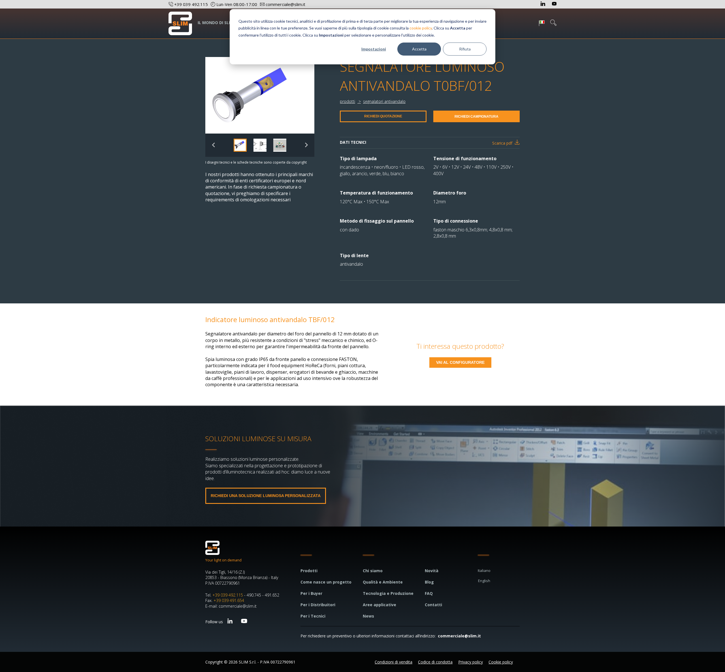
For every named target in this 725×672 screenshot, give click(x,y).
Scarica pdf (502, 143)
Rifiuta (465, 49)
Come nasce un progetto (325, 582)
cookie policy (421, 28)
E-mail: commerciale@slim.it (231, 606)
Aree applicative (379, 604)
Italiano (484, 570)
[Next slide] (306, 145)
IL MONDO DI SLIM (216, 22)
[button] (240, 145)
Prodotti (308, 570)
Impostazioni (373, 49)
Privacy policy (470, 662)
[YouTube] (554, 4)
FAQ (429, 593)
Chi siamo (373, 570)
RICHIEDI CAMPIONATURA (476, 117)
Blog (429, 582)
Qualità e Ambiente (383, 582)
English (484, 580)
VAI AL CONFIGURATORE (460, 362)
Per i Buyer (311, 593)
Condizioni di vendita (393, 662)
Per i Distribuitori (317, 604)
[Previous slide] (214, 145)
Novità (431, 570)
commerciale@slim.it (459, 636)
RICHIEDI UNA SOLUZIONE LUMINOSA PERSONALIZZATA (266, 495)
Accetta (419, 49)
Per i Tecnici (312, 616)
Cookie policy (501, 662)
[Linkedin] (543, 4)
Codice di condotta (435, 662)
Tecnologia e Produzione (388, 593)
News (368, 616)
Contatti (433, 604)
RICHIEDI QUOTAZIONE (383, 116)
